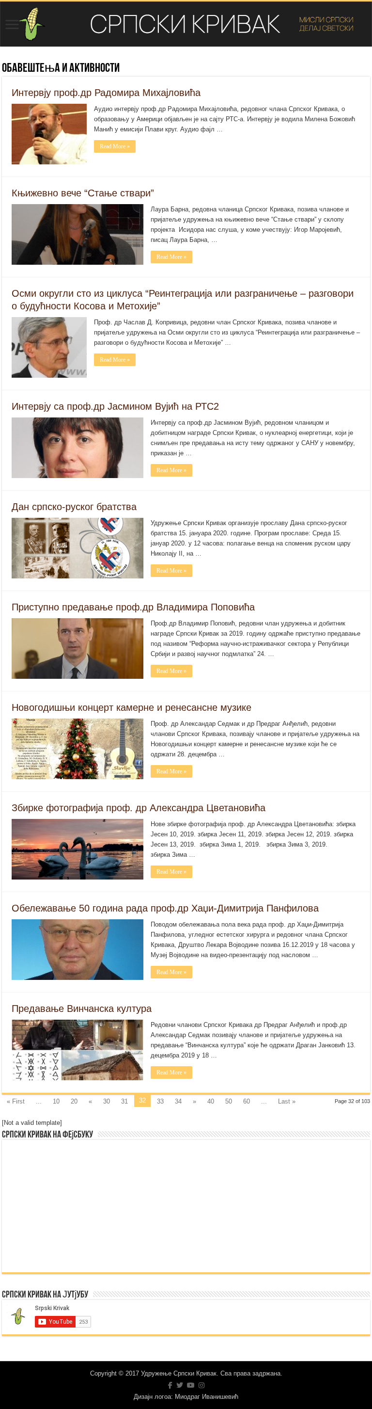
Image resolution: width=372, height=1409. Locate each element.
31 (124, 1101)
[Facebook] (170, 1385)
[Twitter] (179, 1385)
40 (210, 1101)
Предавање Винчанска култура (82, 1008)
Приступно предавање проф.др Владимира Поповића (133, 607)
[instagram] (201, 1385)
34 (178, 1101)
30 (106, 1101)
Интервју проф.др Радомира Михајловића (106, 92)
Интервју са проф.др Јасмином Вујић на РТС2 (115, 406)
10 (56, 1101)
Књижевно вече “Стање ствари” (83, 193)
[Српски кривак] (186, 24)
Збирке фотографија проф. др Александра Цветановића (138, 807)
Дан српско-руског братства (74, 506)
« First (16, 1101)
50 (228, 1101)
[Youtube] (191, 1385)
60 (246, 1101)
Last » (286, 1101)
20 (74, 1101)
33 (160, 1101)
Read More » (115, 146)
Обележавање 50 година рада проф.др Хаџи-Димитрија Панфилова (165, 908)
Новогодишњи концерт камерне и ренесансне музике (131, 707)
